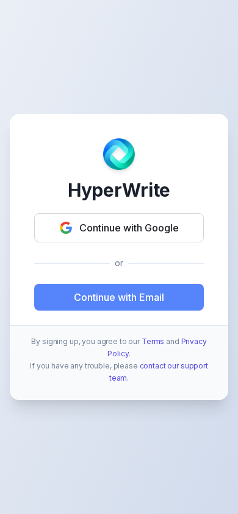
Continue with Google (129, 228)
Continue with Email (119, 297)
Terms (153, 341)
